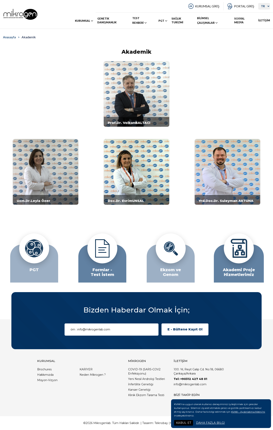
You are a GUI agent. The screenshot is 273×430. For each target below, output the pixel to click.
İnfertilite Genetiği (140, 384)
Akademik (29, 37)
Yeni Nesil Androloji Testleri (146, 379)
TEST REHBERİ (138, 20)
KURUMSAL (82, 20)
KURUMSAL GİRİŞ (207, 6)
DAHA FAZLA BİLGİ (210, 423)
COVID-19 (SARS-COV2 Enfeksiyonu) (144, 371)
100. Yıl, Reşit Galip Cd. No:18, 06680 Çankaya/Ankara (199, 371)
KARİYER (86, 369)
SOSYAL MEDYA (239, 20)
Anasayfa (9, 37)
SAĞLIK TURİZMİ (177, 20)
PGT (161, 20)
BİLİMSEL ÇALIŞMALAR (206, 20)
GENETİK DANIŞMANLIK (107, 20)
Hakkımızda (45, 375)
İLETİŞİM (264, 20)
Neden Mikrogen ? (93, 375)
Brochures (44, 369)
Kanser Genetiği (139, 389)
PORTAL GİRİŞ (244, 6)
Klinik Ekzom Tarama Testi (146, 395)
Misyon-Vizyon (47, 380)
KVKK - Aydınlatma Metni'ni (248, 411)
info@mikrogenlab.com (190, 384)
